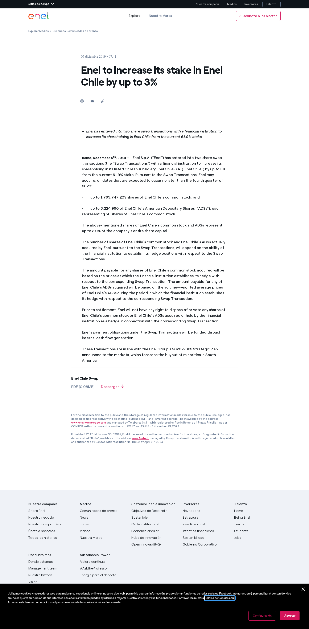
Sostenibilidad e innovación (153, 504)
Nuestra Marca (160, 16)
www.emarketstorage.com (88, 422)
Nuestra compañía (207, 4)
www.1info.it (140, 438)
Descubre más (39, 555)
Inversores (251, 4)
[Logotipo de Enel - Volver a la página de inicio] (38, 16)
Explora (134, 18)
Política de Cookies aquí (220, 598)
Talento (271, 4)
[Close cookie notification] (303, 589)
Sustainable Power (95, 555)
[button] (41, 4)
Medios (232, 4)
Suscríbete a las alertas (258, 16)
